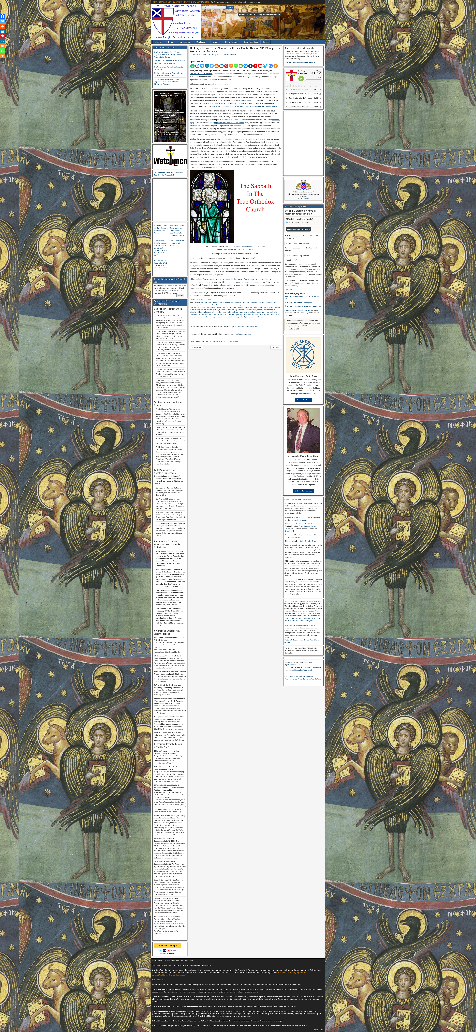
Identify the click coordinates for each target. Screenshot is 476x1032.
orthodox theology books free (213, 312)
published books (300, 520)
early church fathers (270, 305)
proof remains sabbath (247, 312)
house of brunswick (256, 307)
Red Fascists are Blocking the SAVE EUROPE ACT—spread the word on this (160, 265)
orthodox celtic (251, 310)
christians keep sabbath (217, 305)
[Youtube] (260, 66)
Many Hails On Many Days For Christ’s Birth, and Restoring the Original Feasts (244, 106)
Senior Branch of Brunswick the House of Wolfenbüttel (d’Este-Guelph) (239, 279)
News (170, 42)
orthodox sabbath (196, 312)
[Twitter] (212, 66)
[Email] (241, 66)
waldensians (259, 317)
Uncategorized (230, 54)
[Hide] (1, 61)
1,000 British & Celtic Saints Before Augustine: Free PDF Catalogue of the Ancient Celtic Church (167, 54)
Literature (158, 42)
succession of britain (201, 317)
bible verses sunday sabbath (234, 302)
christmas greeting (233, 305)
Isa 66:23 (245, 100)
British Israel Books (251, 42)
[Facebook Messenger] (245, 66)
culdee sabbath (256, 305)
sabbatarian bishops (197, 314)
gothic (213, 307)
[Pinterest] (226, 66)
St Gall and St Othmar (306, 613)
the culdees (250, 317)
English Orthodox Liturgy (301, 283)
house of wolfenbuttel (272, 307)
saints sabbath (228, 314)
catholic (269, 302)
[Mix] (231, 66)
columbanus (245, 305)
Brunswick (262, 302)
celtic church (203, 305)
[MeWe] (207, 66)
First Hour (305, 248)
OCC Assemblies (231, 42)
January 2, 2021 (216, 54)
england (193, 307)
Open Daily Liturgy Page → (298, 229)
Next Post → (276, 348)
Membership (201, 42)
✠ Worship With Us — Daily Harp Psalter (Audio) (259, 14)
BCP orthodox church (215, 302)
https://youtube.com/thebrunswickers (229, 123)
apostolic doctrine (200, 302)
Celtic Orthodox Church (308, 541)
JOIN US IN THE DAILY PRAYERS (298, 310)
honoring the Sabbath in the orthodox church (233, 307)
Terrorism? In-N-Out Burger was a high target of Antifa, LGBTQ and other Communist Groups (177, 230)
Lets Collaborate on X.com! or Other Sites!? (177, 243)
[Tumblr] (250, 66)
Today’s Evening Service (298, 256)
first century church (203, 307)
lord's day (241, 310)
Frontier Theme (318, 1030)
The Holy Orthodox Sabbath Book (238, 246)
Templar (215, 42)
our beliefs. (160, 980)
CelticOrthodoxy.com (230, 341)
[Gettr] (255, 66)
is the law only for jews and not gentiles (204, 310)
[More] (275, 66)
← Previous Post (196, 348)
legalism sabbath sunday (228, 310)
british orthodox (251, 302)
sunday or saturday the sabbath (221, 317)
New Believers (184, 42)
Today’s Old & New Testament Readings (303, 306)
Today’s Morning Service (298, 243)
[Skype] (265, 66)
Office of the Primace (199, 54)
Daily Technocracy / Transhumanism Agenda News (302, 679)
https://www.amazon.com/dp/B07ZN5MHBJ (236, 249)
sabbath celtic (217, 314)
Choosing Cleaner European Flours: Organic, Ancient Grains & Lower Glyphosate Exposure (166, 81)
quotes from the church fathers (267, 312)
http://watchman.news (243, 334)
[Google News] (271, 66)
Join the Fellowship (303, 198)
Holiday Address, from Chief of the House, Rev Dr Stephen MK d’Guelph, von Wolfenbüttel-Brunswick (235, 50)
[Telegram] (202, 66)
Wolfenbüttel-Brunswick (201, 74)
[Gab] (192, 66)
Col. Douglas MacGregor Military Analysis (299, 676)
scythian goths (240, 314)
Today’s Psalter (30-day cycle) (299, 302)
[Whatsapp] (236, 66)
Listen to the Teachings (303, 491)
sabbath (208, 314)
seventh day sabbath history (256, 314)
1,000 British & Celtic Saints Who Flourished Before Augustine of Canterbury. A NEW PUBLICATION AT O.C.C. (160, 248)
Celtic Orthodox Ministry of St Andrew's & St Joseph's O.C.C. (181, 1)
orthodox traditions (231, 312)
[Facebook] (197, 66)
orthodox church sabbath (266, 310)
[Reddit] (216, 66)
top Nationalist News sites (301, 670)
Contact (266, 42)
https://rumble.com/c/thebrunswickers (244, 326)
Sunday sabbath (239, 317)
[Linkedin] (221, 66)
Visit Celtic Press (303, 400)
